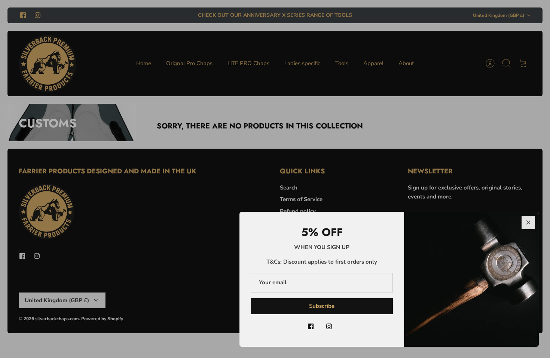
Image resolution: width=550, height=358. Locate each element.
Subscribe (321, 306)
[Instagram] (329, 326)
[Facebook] (310, 326)
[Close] (528, 222)
